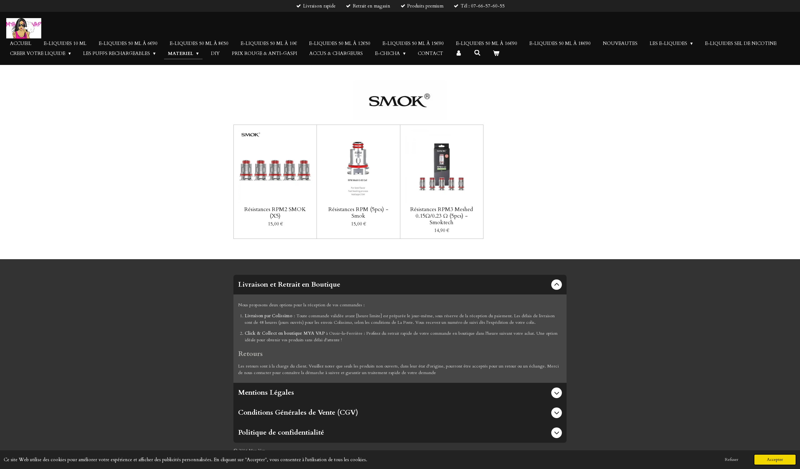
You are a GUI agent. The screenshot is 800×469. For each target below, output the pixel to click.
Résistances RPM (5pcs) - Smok (358, 212)
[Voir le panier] (496, 53)
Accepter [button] (775, 459)
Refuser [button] (731, 459)
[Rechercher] (477, 53)
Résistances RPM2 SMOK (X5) (275, 212)
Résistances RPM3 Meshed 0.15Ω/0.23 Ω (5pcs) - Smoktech (441, 216)
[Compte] (459, 53)
